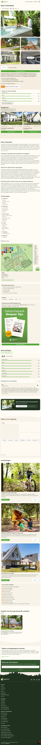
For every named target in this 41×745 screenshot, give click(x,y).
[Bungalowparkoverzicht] (4, 2)
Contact (2, 696)
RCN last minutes (6, 591)
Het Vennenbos (4, 713)
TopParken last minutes (8, 596)
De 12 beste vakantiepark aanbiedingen (11, 586)
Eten (17, 440)
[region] (20, 447)
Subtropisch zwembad (5, 730)
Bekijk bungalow (11, 131)
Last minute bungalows (8, 588)
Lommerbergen (4, 719)
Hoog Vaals (3, 716)
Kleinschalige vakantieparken (7, 734)
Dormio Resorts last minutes (9, 599)
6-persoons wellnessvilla (7, 128)
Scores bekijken (5, 393)
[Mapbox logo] (3, 454)
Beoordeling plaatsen (6, 352)
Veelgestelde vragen (5, 694)
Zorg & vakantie (4, 727)
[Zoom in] (39, 440)
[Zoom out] (39, 441)
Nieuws (2, 691)
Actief (29, 440)
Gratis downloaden (20, 344)
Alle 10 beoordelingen (6, 103)
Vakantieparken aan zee (6, 732)
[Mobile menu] (39, 2)
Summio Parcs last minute (8, 597)
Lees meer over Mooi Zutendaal (7, 83)
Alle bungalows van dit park (8, 109)
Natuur (4, 440)
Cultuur (11, 440)
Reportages (3, 693)
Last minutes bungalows (6, 737)
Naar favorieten (32, 406)
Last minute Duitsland (7, 589)
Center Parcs (3, 705)
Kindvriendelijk (4, 299)
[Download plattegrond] (20, 257)
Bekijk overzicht (5, 656)
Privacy (2, 686)
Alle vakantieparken (5, 709)
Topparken (3, 702)
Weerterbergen (4, 718)
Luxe (20, 299)
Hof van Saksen (4, 714)
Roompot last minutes (7, 600)
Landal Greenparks (5, 707)
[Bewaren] (18, 9)
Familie (16, 299)
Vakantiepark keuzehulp (8, 602)
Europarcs (3, 703)
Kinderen (35, 440)
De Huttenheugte (4, 721)
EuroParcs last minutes (8, 593)
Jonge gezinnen (11, 299)
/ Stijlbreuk (7, 743)
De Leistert (3, 723)
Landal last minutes (7, 594)
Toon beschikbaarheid (19, 71)
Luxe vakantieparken (5, 729)
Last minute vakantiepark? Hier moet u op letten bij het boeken (16, 603)
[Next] (4, 135)
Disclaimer (3, 687)
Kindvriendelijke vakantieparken (7, 735)
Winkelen (23, 440)
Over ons (3, 689)
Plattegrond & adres (5, 241)
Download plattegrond (7, 280)
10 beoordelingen (6, 8)
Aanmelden (20, 669)
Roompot (3, 700)
